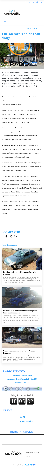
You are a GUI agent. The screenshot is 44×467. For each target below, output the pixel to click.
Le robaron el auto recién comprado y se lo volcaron (19, 273)
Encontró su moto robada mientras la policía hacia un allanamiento (20, 312)
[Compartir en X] (10, 237)
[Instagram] (37, 2)
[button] (25, 2)
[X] (29, 2)
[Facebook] (33, 2)
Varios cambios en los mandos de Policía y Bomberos (19, 352)
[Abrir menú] (4, 22)
